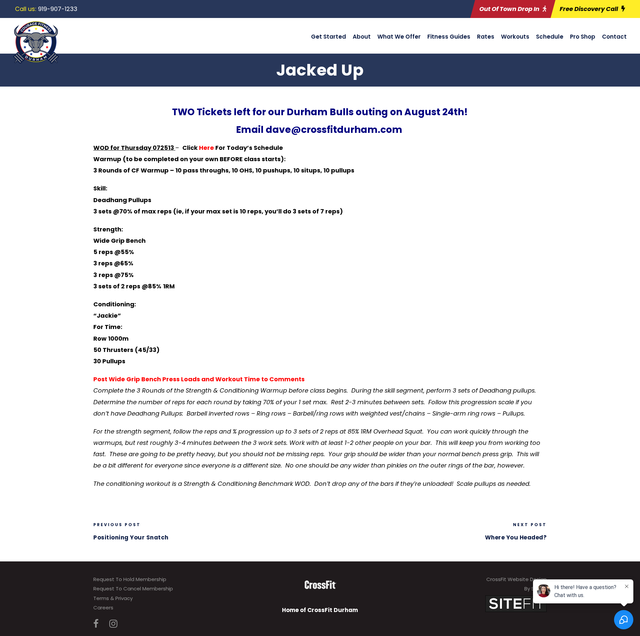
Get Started (328, 37)
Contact (614, 37)
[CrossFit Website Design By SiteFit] (516, 603)
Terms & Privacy (113, 598)
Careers (103, 607)
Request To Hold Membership (129, 579)
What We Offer (399, 37)
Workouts (515, 37)
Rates (485, 37)
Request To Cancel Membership (133, 588)
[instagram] (113, 624)
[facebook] (96, 624)
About (362, 37)
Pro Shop (582, 37)
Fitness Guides (448, 37)
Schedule (549, 37)
